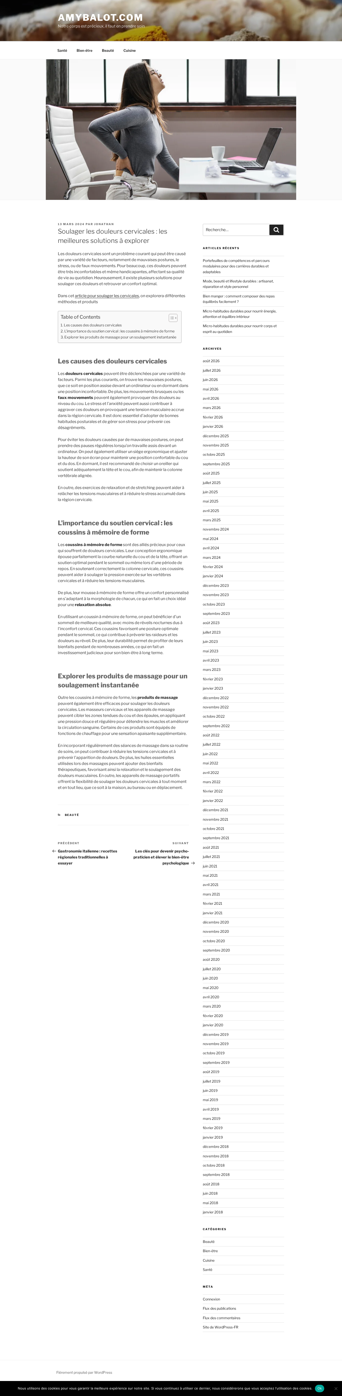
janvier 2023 (213, 688)
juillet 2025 (212, 483)
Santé (62, 50)
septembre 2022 (216, 726)
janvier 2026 (213, 426)
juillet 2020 (212, 969)
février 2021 (212, 903)
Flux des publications (219, 1308)
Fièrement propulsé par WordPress (84, 1372)
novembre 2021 (215, 819)
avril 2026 (211, 398)
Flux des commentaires (221, 1318)
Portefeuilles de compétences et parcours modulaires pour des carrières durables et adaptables (236, 266)
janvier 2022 (213, 800)
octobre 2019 (214, 1053)
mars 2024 (212, 557)
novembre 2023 (216, 595)
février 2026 (213, 417)
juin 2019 (210, 1090)
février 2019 (213, 1128)
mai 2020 (211, 988)
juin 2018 (210, 1193)
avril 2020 (211, 997)
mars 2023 (212, 669)
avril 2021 (211, 884)
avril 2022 (211, 772)
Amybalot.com (100, 17)
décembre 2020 (216, 922)
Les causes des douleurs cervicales (93, 325)
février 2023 (213, 679)
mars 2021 (211, 894)
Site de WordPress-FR (220, 1327)
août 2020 (211, 959)
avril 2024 (211, 548)
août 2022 (211, 735)
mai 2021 (210, 875)
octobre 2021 (213, 828)
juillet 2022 (211, 744)
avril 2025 (211, 511)
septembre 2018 (216, 1174)
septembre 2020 (216, 950)
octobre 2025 (214, 454)
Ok (319, 1388)
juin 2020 (210, 978)
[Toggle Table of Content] (170, 318)
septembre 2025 (216, 464)
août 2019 (211, 1072)
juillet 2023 (212, 632)
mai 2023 (210, 651)
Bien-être (84, 50)
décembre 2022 (216, 698)
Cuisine (129, 50)
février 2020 (213, 1016)
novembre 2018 (216, 1156)
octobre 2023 (214, 604)
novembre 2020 (216, 931)
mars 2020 (212, 1006)
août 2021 (211, 847)
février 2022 (213, 791)
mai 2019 (210, 1100)
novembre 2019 (216, 1044)
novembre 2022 (216, 707)
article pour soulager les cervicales (107, 295)
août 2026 (211, 361)
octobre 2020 (214, 941)
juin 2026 (210, 379)
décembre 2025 (216, 436)
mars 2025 (212, 520)
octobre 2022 (214, 716)
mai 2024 (210, 539)
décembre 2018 (216, 1146)
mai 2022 (210, 763)
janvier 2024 (213, 576)
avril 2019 (211, 1109)
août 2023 (211, 623)
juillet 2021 (211, 856)
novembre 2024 (216, 529)
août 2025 (211, 473)
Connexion (211, 1299)
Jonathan (104, 224)
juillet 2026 (212, 370)
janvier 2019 (213, 1137)
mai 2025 (210, 501)
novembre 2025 (216, 445)
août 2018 (211, 1184)
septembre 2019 (216, 1062)
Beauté (108, 50)
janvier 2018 (213, 1212)
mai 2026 (210, 389)
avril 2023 (211, 660)
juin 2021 (210, 866)
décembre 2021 (215, 810)
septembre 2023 (216, 613)
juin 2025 (210, 492)
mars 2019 (211, 1118)
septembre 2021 (216, 838)
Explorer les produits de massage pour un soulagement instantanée (120, 337)
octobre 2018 (214, 1165)
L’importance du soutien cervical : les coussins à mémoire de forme (119, 331)
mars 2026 (212, 407)
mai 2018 (210, 1203)
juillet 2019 (211, 1081)
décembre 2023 (216, 585)
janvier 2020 (213, 1025)
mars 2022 (211, 782)
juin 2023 (210, 641)
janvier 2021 (213, 913)
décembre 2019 (216, 1034)
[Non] (335, 1388)
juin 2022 (210, 754)
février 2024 (213, 567)
